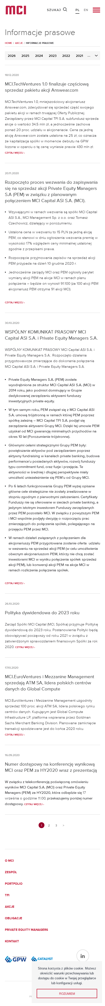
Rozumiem (67, 993)
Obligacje (13, 918)
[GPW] (15, 959)
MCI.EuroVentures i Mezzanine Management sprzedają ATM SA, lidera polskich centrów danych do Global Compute (49, 682)
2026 (12, 56)
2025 (25, 56)
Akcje (9, 906)
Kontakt (12, 941)
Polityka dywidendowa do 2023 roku (42, 612)
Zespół (11, 872)
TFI (7, 895)
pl (77, 10)
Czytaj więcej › (15, 153)
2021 (79, 56)
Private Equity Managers (26, 930)
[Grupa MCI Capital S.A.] (16, 10)
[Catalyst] (42, 959)
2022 (66, 56)
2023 (52, 56)
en (86, 10)
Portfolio (13, 883)
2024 (39, 56)
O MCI (9, 860)
